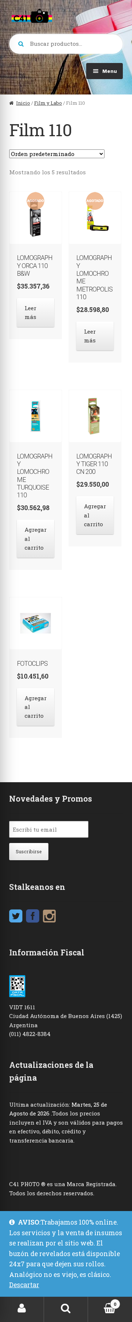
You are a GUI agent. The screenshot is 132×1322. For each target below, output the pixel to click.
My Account (22, 1308)
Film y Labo (48, 103)
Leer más (30, 312)
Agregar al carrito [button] (36, 538)
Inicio (23, 103)
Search (66, 1308)
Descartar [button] (24, 1285)
